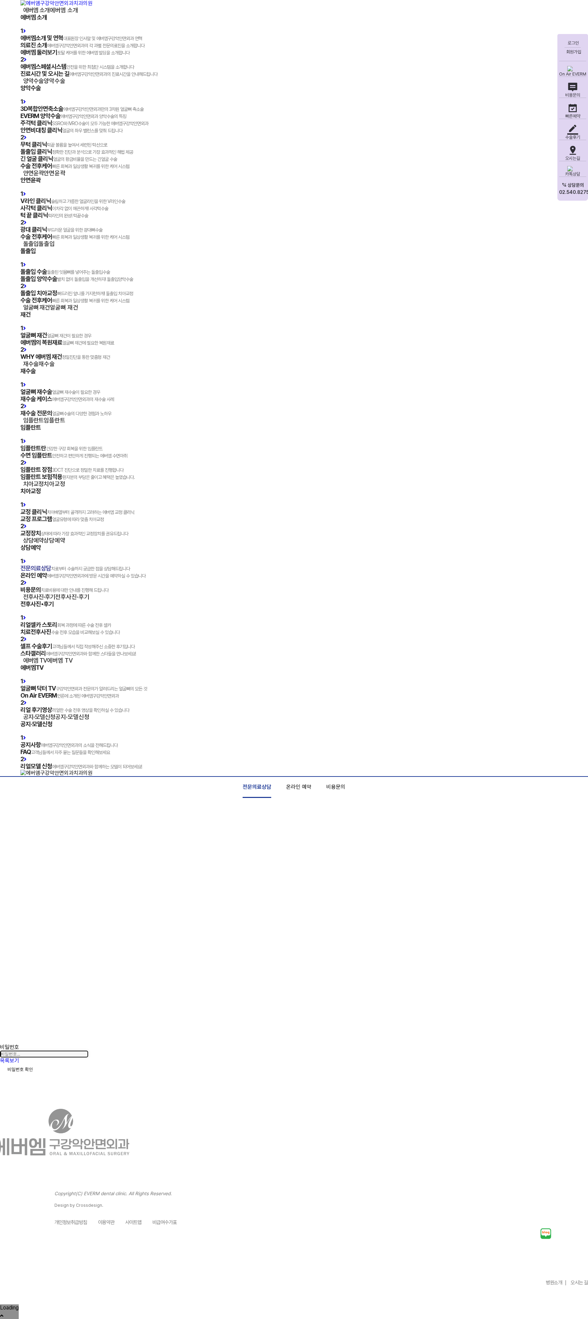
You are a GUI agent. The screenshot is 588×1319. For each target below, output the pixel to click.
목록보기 (9, 1060)
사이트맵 (133, 1222)
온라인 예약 (298, 787)
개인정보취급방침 (70, 1222)
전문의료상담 (257, 787)
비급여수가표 (164, 1222)
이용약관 (106, 1222)
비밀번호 (9, 1047)
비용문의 (335, 787)
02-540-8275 (553, 1264)
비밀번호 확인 (20, 1069)
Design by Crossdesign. (78, 1205)
